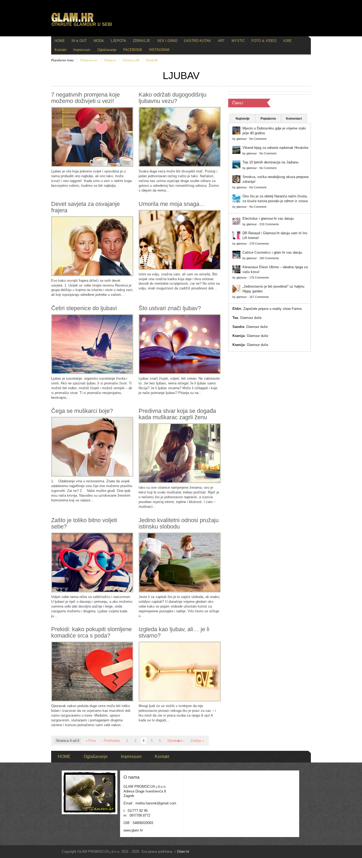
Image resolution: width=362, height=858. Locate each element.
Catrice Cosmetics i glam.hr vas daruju (272, 252)
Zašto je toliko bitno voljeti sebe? (84, 523)
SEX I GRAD (167, 41)
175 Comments (259, 277)
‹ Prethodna (111, 741)
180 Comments (269, 258)
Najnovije (243, 118)
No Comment (257, 138)
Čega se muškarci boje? (82, 411)
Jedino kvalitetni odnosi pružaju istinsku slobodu (179, 523)
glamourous (89, 60)
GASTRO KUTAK (197, 41)
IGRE (287, 41)
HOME (60, 41)
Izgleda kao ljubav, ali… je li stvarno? (174, 632)
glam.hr (152, 60)
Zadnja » (197, 741)
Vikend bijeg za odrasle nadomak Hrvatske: (275, 148)
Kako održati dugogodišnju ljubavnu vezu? (172, 97)
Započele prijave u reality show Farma (272, 309)
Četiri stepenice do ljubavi (84, 308)
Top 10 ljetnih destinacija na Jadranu (270, 162)
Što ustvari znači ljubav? (170, 308)
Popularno (268, 118)
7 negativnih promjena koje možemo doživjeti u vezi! (85, 97)
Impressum (81, 50)
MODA (99, 41)
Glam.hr (181, 851)
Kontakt (61, 50)
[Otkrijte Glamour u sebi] (81, 26)
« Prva (91, 741)
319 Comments (269, 224)
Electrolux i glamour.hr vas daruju (268, 218)
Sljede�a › (175, 741)
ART (221, 41)
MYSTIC (238, 41)
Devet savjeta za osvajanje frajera (85, 207)
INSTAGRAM (159, 50)
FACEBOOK (132, 50)
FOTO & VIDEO (263, 41)
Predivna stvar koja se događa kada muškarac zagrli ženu (177, 414)
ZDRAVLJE (141, 41)
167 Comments (259, 296)
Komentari (294, 118)
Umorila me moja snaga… (172, 204)
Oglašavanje (106, 50)
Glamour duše (251, 318)
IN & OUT (79, 41)
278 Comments (259, 243)
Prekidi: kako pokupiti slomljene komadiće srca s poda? (91, 632)
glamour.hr (131, 60)
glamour (110, 60)
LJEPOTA (118, 41)
